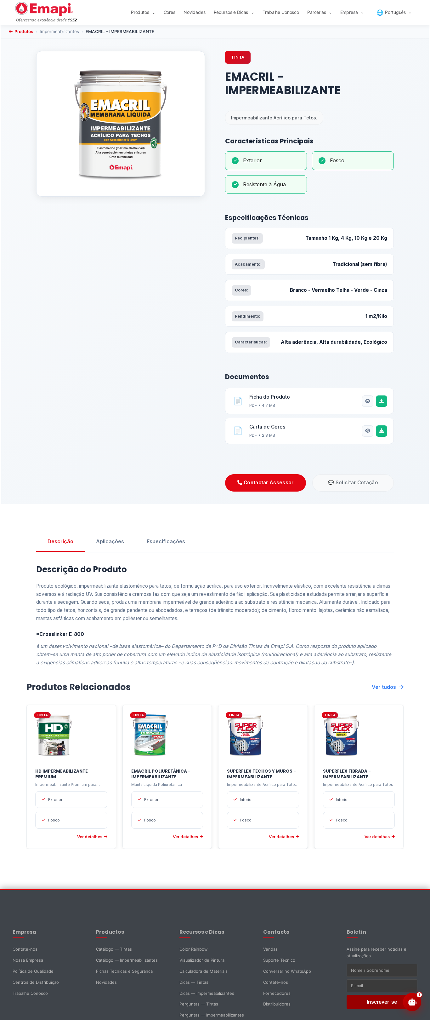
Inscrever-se (382, 1002)
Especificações (166, 541)
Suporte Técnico (279, 960)
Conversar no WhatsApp (287, 971)
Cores (169, 12)
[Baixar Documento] (381, 401)
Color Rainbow (193, 949)
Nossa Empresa (28, 960)
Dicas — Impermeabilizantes (206, 993)
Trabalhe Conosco (281, 12)
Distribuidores (277, 1003)
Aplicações (110, 541)
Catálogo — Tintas (114, 949)
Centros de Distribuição (36, 982)
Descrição (60, 541)
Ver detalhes (89, 836)
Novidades (195, 12)
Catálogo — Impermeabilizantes (127, 960)
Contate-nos (25, 949)
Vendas (270, 949)
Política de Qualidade (33, 971)
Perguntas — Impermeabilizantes (211, 1014)
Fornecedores (277, 993)
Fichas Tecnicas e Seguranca (124, 971)
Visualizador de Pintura (201, 960)
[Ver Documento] (367, 401)
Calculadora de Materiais (203, 971)
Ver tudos (384, 687)
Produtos (143, 12)
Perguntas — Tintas (198, 1003)
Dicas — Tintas (193, 982)
